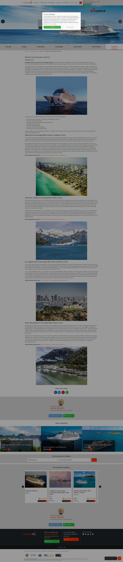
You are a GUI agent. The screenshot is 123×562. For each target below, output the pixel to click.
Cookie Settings (70, 27)
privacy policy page (51, 24)
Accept (52, 27)
